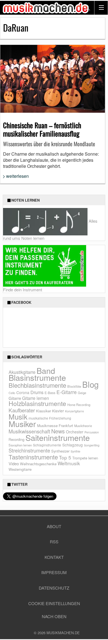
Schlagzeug (72, 445)
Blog (90, 384)
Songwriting (91, 445)
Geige (82, 392)
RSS (54, 541)
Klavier (58, 410)
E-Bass (50, 392)
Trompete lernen (85, 458)
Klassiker (43, 410)
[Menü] (101, 8)
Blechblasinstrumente (37, 385)
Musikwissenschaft (29, 431)
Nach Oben (54, 616)
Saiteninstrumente (57, 437)
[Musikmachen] (46, 7)
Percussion (91, 432)
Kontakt (54, 557)
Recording (16, 439)
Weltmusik (69, 463)
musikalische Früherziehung (50, 418)
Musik (18, 416)
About (54, 526)
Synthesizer (60, 451)
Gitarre (15, 398)
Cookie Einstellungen (54, 603)
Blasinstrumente (37, 377)
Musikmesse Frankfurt (55, 425)
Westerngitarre (20, 469)
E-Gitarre (66, 392)
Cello (12, 393)
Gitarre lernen (35, 398)
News (58, 431)
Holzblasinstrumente (37, 403)
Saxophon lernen (20, 445)
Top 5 (65, 457)
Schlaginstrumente (47, 445)
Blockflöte (74, 386)
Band (46, 370)
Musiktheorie (83, 425)
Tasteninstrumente (33, 457)
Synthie (75, 451)
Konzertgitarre (74, 411)
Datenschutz (54, 588)
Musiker (22, 423)
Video (14, 463)
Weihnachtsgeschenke (38, 463)
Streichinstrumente (29, 450)
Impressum (54, 572)
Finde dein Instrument (22, 289)
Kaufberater (22, 410)
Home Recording (78, 404)
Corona (22, 392)
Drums (36, 392)
